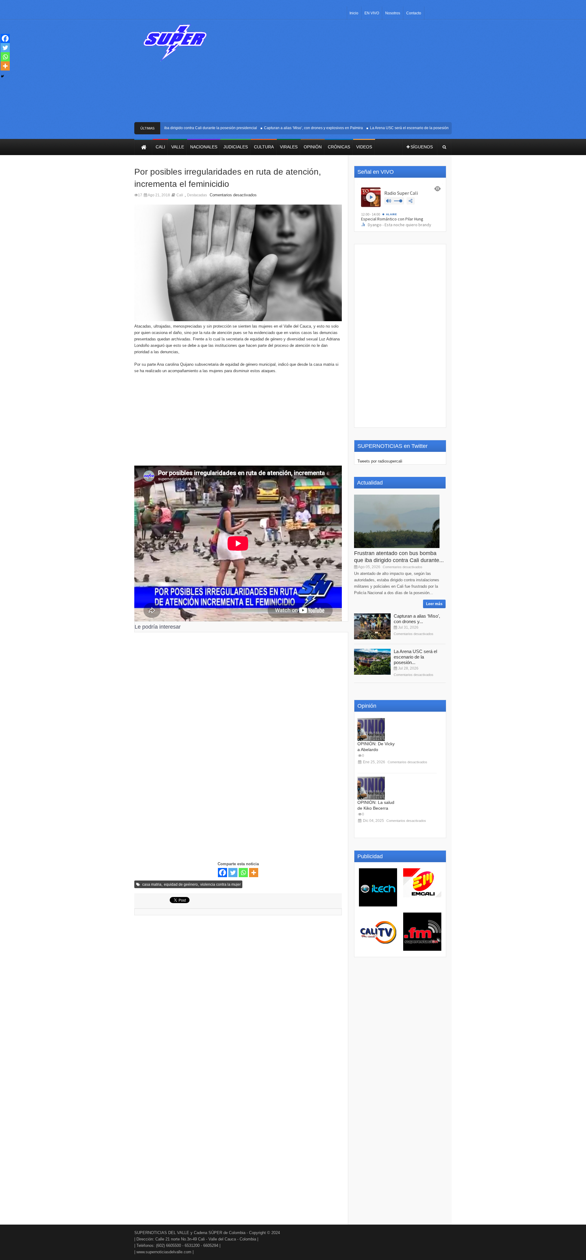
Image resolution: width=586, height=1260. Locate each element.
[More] (253, 872)
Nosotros (392, 13)
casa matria (151, 884)
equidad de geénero (181, 884)
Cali (179, 195)
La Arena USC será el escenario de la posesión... (415, 657)
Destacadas (197, 195)
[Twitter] (232, 872)
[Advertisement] (338, 73)
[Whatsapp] (243, 872)
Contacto (413, 13)
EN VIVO (371, 13)
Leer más (434, 604)
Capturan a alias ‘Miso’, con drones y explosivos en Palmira (298, 128)
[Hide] (2, 76)
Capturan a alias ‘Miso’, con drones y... (417, 618)
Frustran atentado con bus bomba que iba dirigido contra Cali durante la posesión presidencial (163, 128)
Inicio (353, 13)
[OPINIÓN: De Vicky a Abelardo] (371, 729)
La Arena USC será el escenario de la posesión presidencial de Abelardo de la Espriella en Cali (434, 128)
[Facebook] (222, 872)
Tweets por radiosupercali (379, 461)
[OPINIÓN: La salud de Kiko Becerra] (371, 788)
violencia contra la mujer (220, 884)
